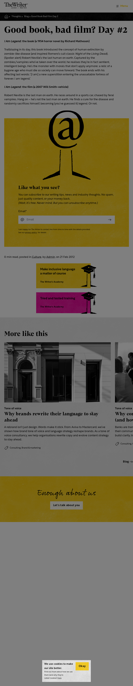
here (59, 678)
